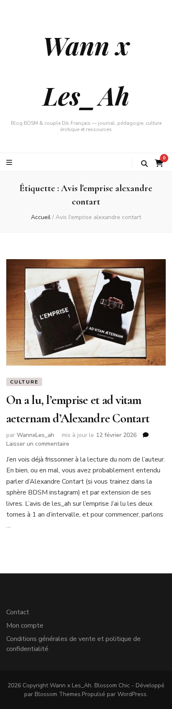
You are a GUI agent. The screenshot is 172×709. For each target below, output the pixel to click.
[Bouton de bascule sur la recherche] (144, 163)
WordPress (132, 694)
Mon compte (24, 625)
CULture (24, 381)
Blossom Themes (58, 694)
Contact (17, 612)
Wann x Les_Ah (70, 685)
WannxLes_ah (35, 435)
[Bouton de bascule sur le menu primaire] (10, 162)
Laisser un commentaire (37, 444)
